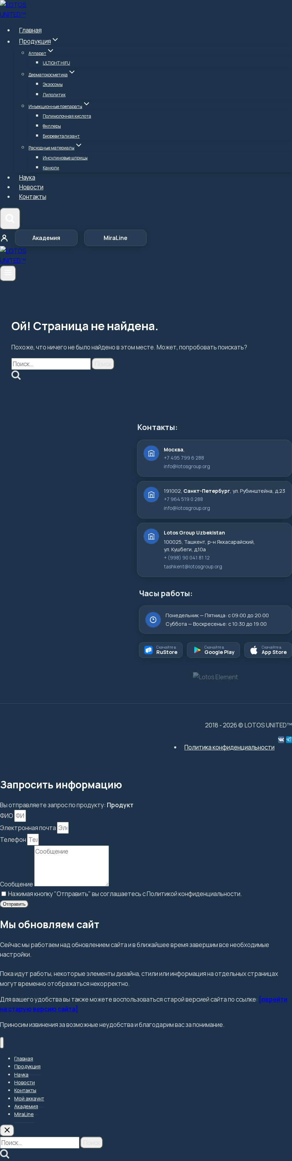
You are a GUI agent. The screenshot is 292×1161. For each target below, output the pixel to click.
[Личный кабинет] (4, 238)
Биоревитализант (61, 136)
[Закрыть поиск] (7, 1130)
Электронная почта (28, 828)
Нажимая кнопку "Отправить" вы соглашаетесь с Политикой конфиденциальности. (125, 894)
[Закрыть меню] (2, 1043)
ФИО (7, 816)
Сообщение (17, 884)
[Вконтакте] (281, 739)
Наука (27, 177)
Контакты (32, 197)
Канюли (51, 168)
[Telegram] (289, 739)
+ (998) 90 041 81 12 (187, 557)
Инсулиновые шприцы (65, 158)
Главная (30, 30)
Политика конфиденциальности (229, 747)
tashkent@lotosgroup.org (193, 566)
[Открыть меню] (8, 273)
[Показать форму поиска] (10, 219)
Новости (31, 187)
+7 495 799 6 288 (184, 458)
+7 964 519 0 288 (183, 499)
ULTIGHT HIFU (56, 63)
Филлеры (52, 126)
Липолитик (54, 95)
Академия (46, 238)
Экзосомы (53, 84)
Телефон (13, 839)
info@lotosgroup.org (187, 466)
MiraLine (115, 238)
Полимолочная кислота (67, 116)
